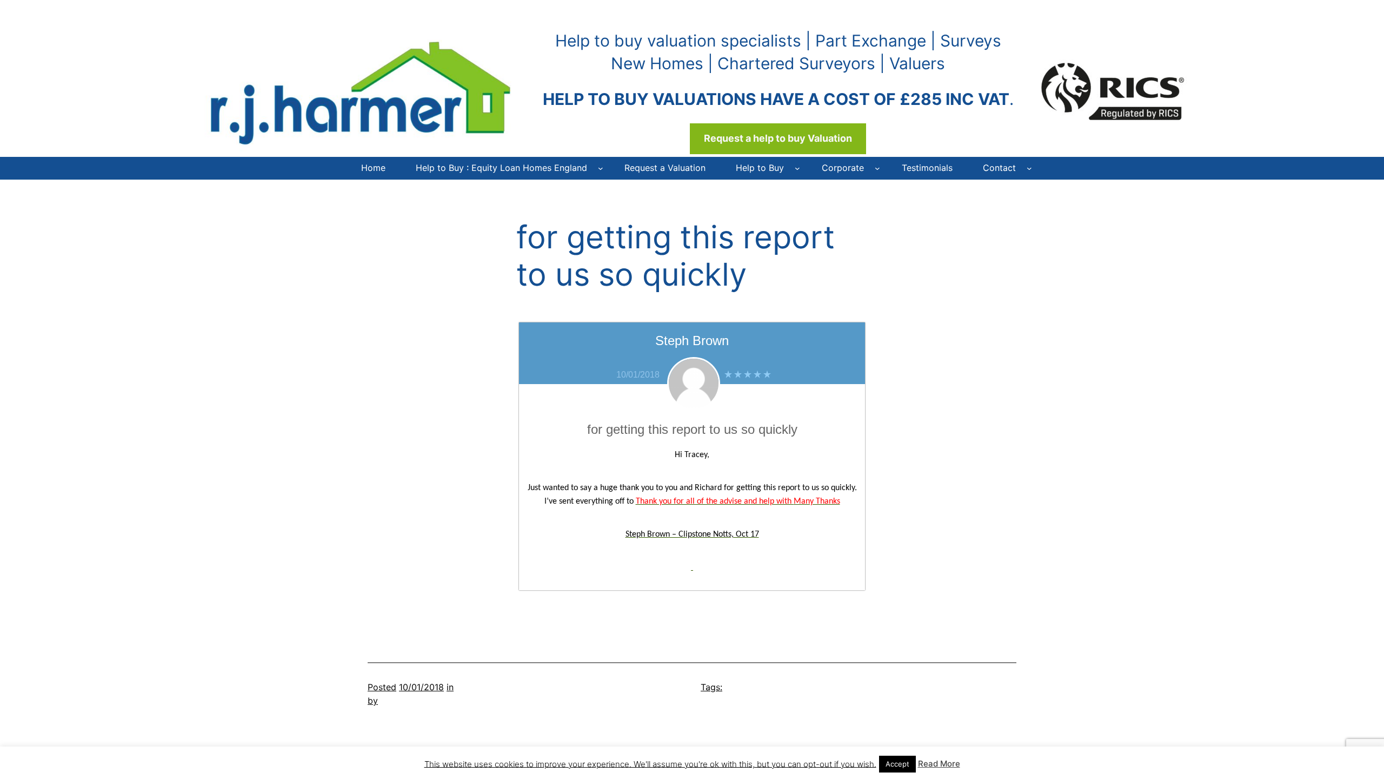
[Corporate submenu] (877, 168)
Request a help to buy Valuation (778, 138)
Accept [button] (897, 764)
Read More (939, 763)
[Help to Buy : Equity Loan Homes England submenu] (600, 168)
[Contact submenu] (1029, 168)
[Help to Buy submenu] (797, 168)
